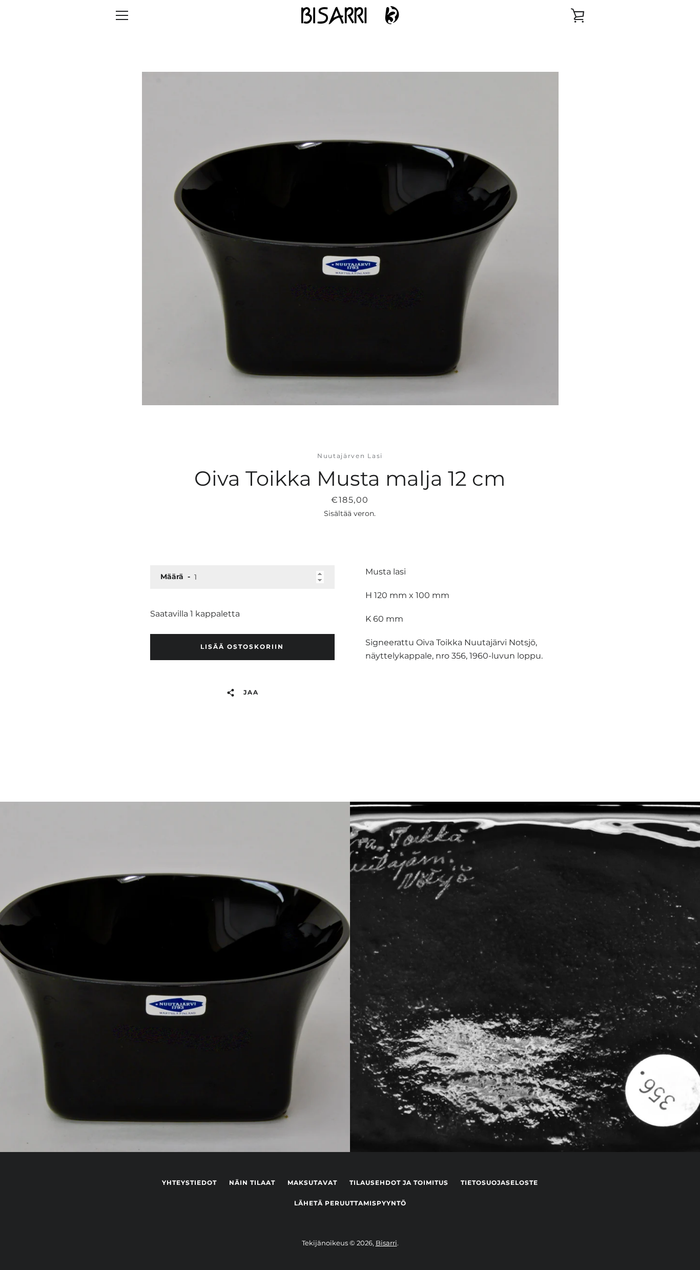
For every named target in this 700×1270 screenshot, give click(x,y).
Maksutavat (312, 1182)
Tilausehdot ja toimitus (398, 1182)
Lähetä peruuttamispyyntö (350, 1203)
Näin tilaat (252, 1182)
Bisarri (386, 1243)
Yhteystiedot (189, 1182)
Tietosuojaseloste (499, 1182)
